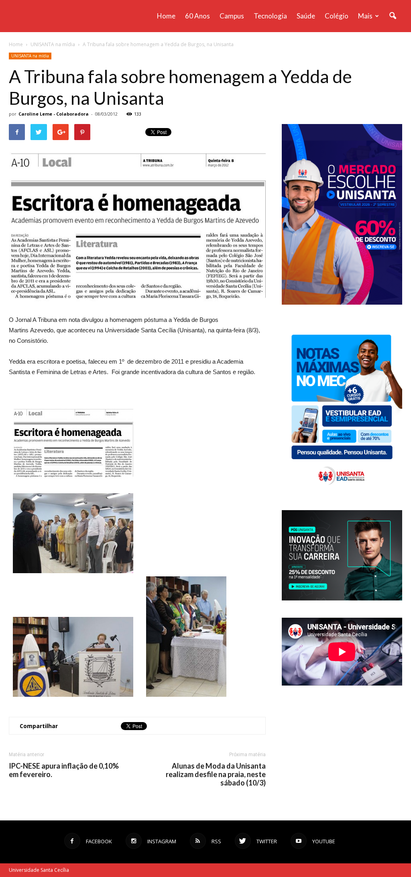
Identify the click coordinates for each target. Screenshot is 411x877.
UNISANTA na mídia (30, 56)
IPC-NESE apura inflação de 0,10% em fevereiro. (64, 770)
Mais (365, 16)
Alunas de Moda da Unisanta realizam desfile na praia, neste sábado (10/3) (216, 774)
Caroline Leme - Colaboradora (53, 114)
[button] (392, 16)
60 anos (197, 16)
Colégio (336, 16)
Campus (232, 16)
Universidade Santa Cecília (39, 870)
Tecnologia (270, 16)
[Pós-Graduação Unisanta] (342, 598)
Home (166, 16)
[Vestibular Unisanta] (342, 302)
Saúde (306, 16)
